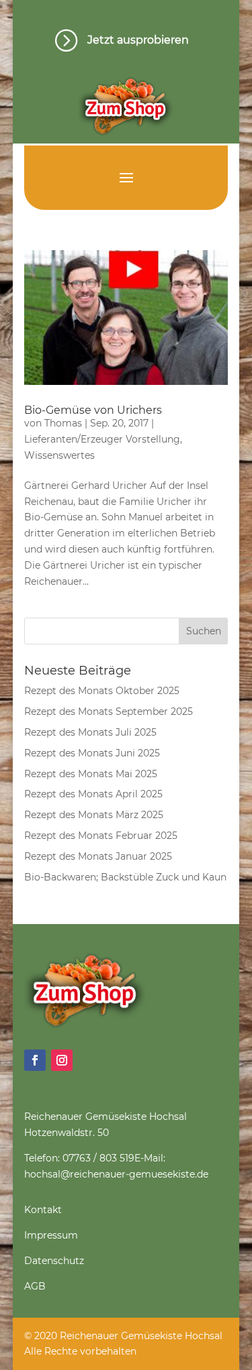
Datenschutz (54, 1261)
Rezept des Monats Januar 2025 (98, 856)
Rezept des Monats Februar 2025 (100, 836)
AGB (35, 1286)
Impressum (51, 1235)
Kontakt (43, 1210)
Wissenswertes (59, 455)
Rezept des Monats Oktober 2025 (101, 691)
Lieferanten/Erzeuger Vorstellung (102, 439)
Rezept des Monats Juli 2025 (90, 732)
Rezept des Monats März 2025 (93, 815)
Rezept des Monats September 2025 (108, 711)
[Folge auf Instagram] (62, 1060)
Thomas (63, 423)
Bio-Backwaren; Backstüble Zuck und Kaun (125, 877)
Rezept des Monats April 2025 (93, 794)
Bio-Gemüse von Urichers (93, 410)
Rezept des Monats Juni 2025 (92, 753)
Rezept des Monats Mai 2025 (90, 774)
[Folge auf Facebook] (35, 1060)
